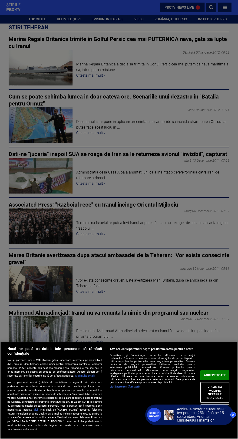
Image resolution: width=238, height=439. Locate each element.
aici (35, 409)
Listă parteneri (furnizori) (125, 386)
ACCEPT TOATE (215, 375)
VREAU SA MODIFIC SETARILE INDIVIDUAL (214, 392)
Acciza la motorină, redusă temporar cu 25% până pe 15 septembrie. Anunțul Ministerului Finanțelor (200, 414)
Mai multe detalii (85, 375)
